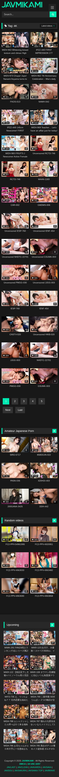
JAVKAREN (35, 767)
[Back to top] (49, 768)
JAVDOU (8, 770)
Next (7, 410)
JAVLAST (11, 767)
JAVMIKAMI (28, 761)
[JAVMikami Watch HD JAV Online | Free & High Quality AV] (24, 5)
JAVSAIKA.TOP (35, 770)
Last (20, 410)
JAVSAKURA (20, 770)
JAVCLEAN (22, 767)
